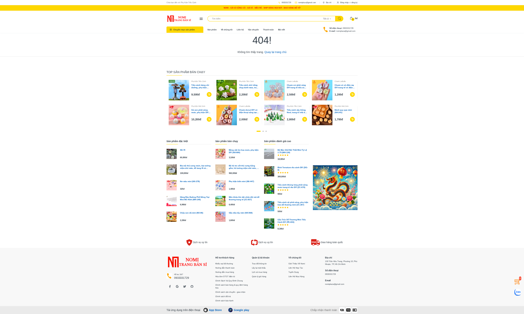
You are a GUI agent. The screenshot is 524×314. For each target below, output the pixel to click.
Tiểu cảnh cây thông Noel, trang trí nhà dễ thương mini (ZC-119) (296, 111)
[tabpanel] (262, 102)
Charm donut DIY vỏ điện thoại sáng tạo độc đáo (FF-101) (248, 111)
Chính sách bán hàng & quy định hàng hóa (231, 286)
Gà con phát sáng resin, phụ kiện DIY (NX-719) (200, 111)
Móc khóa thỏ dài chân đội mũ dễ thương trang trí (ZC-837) (244, 198)
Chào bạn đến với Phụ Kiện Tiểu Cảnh (181, 3)
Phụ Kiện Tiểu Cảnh (198, 81)
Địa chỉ (328, 3)
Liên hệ (240, 30)
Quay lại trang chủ (275, 52)
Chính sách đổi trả (223, 296)
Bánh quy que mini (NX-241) (343, 111)
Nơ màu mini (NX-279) (190, 181)
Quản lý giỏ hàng (259, 276)
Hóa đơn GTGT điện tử (225, 276)
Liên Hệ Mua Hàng (296, 276)
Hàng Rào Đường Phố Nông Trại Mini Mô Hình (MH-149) (194, 198)
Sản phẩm (212, 30)
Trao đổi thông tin (259, 264)
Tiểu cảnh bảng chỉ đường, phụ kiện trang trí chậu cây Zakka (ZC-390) (200, 86)
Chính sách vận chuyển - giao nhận (230, 292)
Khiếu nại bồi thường (224, 264)
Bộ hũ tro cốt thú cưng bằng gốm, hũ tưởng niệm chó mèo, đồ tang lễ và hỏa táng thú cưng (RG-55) (244, 167)
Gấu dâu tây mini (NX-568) (241, 213)
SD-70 (182, 150)
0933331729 (286, 3)
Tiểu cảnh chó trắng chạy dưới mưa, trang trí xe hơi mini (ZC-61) (249, 86)
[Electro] (176, 18)
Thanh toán (268, 30)
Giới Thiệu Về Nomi (296, 264)
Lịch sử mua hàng (259, 272)
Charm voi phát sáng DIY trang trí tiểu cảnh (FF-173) (297, 86)
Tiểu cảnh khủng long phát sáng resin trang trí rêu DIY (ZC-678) (293, 186)
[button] (347, 3)
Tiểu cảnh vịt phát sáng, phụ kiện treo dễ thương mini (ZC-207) (293, 203)
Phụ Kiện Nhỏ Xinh (198, 106)
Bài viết (281, 30)
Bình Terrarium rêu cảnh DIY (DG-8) (293, 168)
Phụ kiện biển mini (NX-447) (241, 181)
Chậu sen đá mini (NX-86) (191, 213)
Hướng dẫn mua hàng (224, 272)
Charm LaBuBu (292, 81)
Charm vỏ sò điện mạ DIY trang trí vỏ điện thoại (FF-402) (344, 86)
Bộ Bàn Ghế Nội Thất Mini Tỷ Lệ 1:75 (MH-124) (292, 151)
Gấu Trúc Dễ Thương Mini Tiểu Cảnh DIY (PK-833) (292, 221)
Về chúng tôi (227, 30)
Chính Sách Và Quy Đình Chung (229, 281)
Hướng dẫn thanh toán (225, 268)
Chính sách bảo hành (224, 301)
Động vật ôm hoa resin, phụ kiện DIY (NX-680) (244, 151)
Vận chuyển (253, 30)
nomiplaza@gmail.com (307, 3)
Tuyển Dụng (293, 272)
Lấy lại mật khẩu (259, 268)
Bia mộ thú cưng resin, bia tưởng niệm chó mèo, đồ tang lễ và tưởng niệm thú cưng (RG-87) (195, 167)
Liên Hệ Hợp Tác (295, 268)
